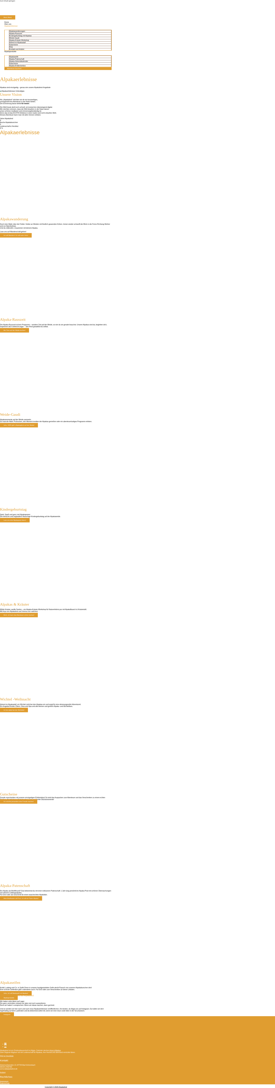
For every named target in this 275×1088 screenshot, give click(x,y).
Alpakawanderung (14, 219)
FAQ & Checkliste (7, 1056)
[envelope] (5, 1047)
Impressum (4, 1081)
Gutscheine (13, 45)
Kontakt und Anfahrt (16, 49)
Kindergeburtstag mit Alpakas (20, 36)
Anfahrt (2, 1072)
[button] (58, 68)
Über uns (7, 24)
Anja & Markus (55, 1050)
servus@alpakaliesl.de (8, 1069)
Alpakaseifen (10, 982)
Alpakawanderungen (17, 31)
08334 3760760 (6, 1067)
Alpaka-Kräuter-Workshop (19, 40)
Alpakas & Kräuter (14, 604)
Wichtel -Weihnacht (15, 699)
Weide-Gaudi (14, 38)
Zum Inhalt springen (7, 1)
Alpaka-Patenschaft (16, 59)
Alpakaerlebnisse (11, 26)
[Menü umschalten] (58, 28)
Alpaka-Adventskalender (18, 61)
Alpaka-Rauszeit (15, 33)
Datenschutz (5, 1083)
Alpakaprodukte (10, 51)
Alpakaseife (13, 57)
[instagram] (5, 1044)
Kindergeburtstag (13, 509)
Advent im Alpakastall (17, 42)
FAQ (11, 47)
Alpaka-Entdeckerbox (17, 66)
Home (6, 22)
